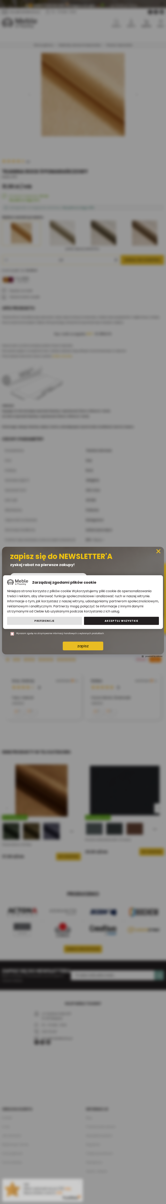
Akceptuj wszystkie (121, 620)
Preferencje (44, 620)
